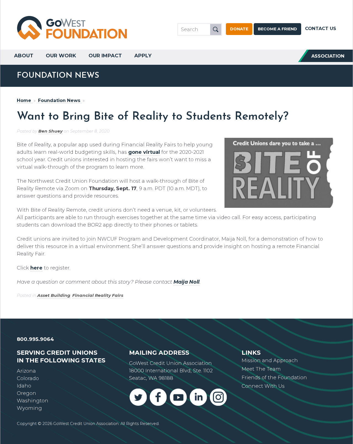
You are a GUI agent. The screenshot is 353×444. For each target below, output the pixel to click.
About (23, 56)
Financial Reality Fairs (97, 295)
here (36, 268)
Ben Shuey (50, 131)
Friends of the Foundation (274, 378)
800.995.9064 (35, 339)
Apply (142, 56)
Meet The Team (261, 369)
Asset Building (53, 295)
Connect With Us (263, 386)
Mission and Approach (270, 360)
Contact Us (320, 28)
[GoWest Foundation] (72, 40)
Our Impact (105, 56)
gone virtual (144, 152)
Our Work (61, 56)
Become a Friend (277, 28)
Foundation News (59, 100)
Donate (239, 28)
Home (24, 100)
